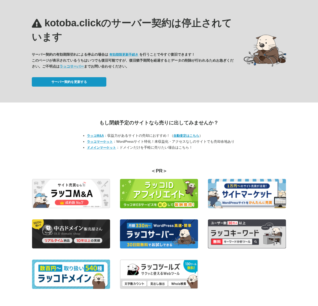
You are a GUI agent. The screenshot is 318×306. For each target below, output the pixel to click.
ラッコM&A (95, 135)
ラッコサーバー (72, 66)
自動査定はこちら (186, 135)
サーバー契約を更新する (69, 82)
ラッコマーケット (100, 141)
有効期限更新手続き (123, 54)
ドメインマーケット (101, 147)
